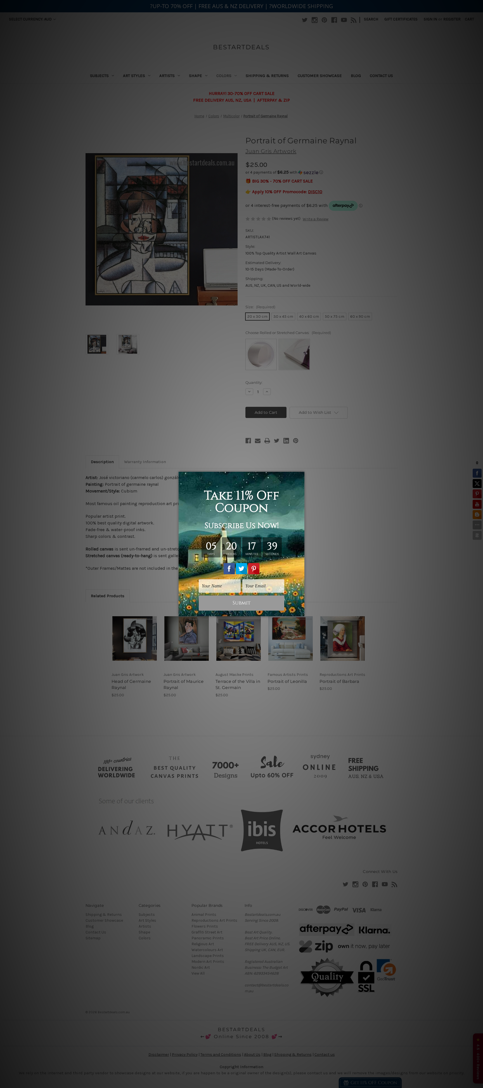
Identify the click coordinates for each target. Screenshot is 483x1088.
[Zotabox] (300, 611)
